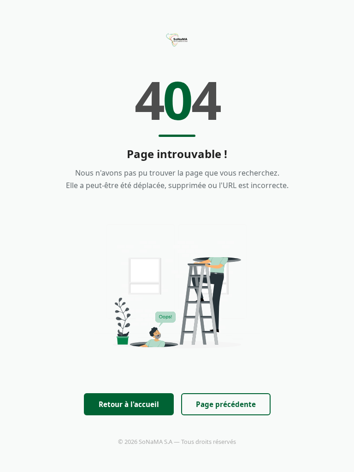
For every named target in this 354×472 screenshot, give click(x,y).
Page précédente (226, 404)
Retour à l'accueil (129, 404)
